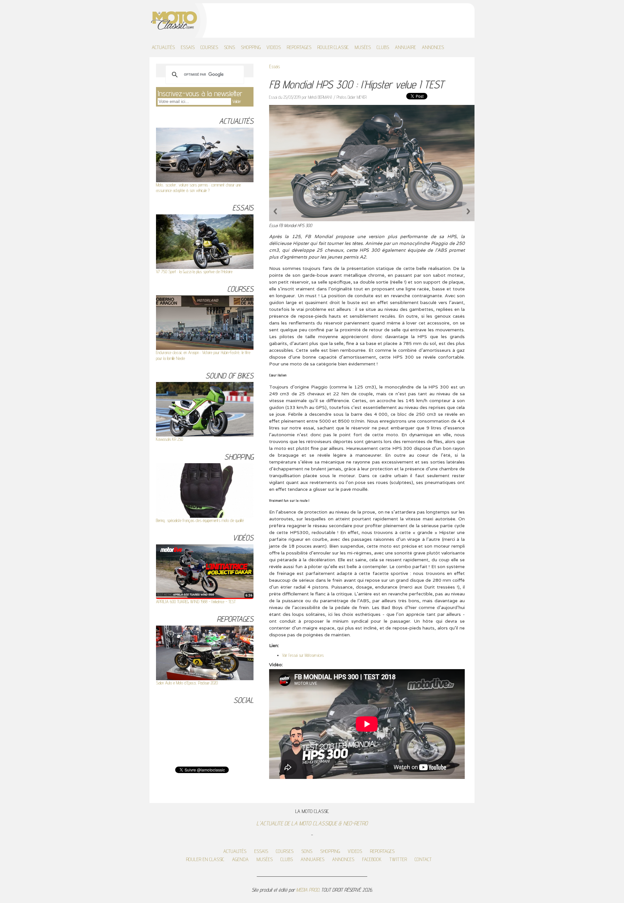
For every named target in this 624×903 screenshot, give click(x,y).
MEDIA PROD (307, 890)
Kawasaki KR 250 (169, 439)
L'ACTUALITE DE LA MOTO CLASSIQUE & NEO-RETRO (312, 823)
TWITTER (398, 859)
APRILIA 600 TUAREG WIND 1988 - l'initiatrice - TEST (196, 601)
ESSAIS (188, 47)
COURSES (209, 47)
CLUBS (383, 47)
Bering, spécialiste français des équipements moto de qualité (200, 520)
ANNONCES (433, 47)
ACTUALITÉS (163, 47)
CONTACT (423, 859)
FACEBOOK (372, 859)
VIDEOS (273, 47)
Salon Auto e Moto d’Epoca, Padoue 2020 (187, 682)
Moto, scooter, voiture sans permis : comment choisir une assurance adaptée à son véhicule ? (198, 187)
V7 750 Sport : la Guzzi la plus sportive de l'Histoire (194, 271)
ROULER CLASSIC (333, 47)
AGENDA (240, 859)
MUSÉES (363, 47)
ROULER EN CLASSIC (205, 859)
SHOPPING (251, 47)
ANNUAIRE (405, 47)
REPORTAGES (299, 47)
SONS (229, 47)
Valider (236, 101)
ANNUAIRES (312, 859)
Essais (274, 66)
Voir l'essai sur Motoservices (303, 655)
